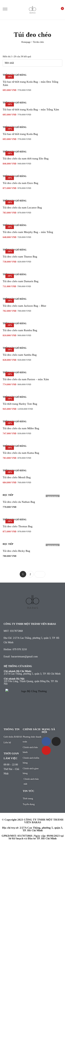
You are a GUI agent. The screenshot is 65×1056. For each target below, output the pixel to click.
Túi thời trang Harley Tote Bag (20, 403)
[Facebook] (46, 741)
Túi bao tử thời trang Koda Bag (20, 134)
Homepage (26, 42)
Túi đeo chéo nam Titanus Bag (20, 256)
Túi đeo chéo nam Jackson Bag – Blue (24, 305)
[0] (60, 10)
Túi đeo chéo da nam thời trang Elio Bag (26, 158)
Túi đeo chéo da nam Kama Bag (21, 452)
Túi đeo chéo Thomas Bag (17, 526)
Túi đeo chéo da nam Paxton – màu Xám (26, 379)
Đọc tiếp (8, 495)
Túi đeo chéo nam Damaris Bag (20, 281)
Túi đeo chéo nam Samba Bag (20, 354)
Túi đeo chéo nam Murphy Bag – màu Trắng (28, 232)
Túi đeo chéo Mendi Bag (17, 477)
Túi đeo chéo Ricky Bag (16, 550)
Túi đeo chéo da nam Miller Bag (21, 428)
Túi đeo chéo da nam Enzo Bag (20, 183)
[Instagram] (56, 741)
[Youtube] (46, 750)
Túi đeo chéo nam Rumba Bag (20, 330)
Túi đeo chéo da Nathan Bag (19, 501)
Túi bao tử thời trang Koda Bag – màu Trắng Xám (31, 109)
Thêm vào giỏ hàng (14, 75)
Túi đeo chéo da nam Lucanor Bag (22, 207)
